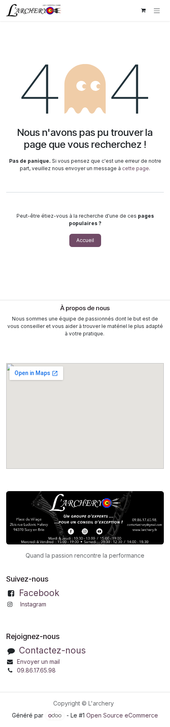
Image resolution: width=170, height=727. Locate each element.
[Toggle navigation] (157, 10)
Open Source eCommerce (122, 715)
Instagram (33, 604)
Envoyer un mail (38, 661)
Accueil (85, 240)
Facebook (39, 593)
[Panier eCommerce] (143, 10)
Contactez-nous (52, 650)
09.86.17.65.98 (36, 670)
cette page (135, 168)
